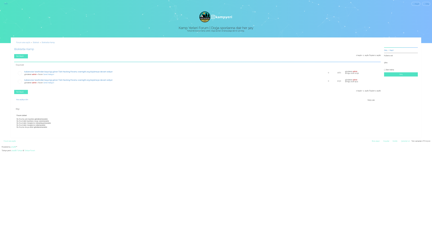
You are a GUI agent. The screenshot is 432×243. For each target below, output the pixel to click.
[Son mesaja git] (358, 71)
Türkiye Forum (29, 150)
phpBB (13, 147)
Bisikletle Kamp (24, 49)
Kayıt (392, 50)
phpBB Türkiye (17, 150)
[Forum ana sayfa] (216, 16)
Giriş (385, 50)
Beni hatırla (390, 70)
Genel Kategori (48, 74)
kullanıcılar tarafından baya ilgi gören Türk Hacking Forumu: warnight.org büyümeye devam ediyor (68, 72)
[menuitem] (5, 3)
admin (34, 74)
